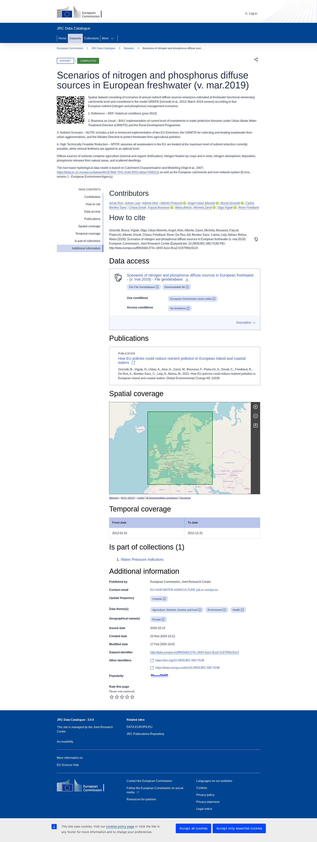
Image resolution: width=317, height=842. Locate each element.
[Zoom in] (255, 406)
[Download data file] (255, 425)
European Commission (70, 48)
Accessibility (65, 741)
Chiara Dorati (137, 207)
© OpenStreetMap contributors (162, 497)
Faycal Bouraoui (159, 207)
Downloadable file (175, 287)
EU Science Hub (68, 764)
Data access (92, 211)
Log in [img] (253, 13)
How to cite (93, 204)
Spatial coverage (89, 226)
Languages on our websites (214, 780)
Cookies (201, 787)
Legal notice (204, 808)
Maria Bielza (183, 207)
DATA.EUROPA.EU (139, 726)
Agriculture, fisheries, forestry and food (174, 609)
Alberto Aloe (150, 203)
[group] (180, 448)
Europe (156, 619)
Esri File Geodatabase (142, 287)
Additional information (86, 248)
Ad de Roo (116, 203)
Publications (92, 218)
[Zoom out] (255, 416)
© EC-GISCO (128, 497)
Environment (215, 609)
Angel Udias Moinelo (201, 203)
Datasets (75, 38)
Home (62, 38)
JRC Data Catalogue (103, 48)
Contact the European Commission (149, 780)
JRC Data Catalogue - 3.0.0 (75, 719)
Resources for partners (141, 799)
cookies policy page (120, 826)
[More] (113, 38)
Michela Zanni (203, 207)
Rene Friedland (248, 207)
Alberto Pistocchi (171, 203)
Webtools (114, 497)
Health (236, 609)
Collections (91, 38)
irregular (157, 598)
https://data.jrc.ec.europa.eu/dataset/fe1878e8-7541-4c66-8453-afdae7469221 (107, 172)
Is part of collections (87, 241)
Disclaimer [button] (185, 497)
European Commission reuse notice (191, 298)
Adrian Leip (132, 203)
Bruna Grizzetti (230, 203)
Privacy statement (207, 801)
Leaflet (140, 497)
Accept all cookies (193, 828)
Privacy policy (205, 794)
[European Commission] (82, 12)
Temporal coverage (87, 233)
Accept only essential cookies (239, 828)
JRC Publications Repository (145, 733)
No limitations (178, 308)
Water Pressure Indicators (142, 559)
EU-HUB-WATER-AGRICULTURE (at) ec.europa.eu (184, 589)
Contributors (92, 196)
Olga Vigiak (225, 207)
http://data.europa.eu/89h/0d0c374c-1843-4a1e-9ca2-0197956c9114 (194, 652)
